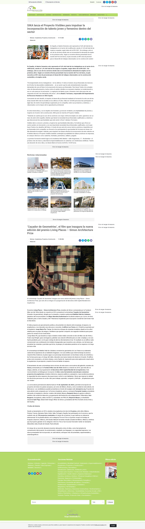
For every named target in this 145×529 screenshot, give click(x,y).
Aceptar (113, 525)
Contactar (98, 2)
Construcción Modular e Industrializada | (87, 472)
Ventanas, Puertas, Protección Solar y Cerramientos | (74, 495)
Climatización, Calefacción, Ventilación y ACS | (72, 470)
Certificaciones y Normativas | (67, 467)
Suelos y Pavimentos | (65, 493)
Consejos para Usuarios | (66, 472)
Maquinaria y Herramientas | (67, 487)
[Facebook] (104, 2)
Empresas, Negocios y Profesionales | (70, 478)
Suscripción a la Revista (53, 2)
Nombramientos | (95, 489)
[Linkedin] (110, 2)
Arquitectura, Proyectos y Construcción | (70, 465)
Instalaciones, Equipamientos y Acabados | (71, 484)
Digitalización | (62, 474)
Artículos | (37, 463)
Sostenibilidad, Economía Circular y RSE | (88, 491)
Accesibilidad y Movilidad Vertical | (69, 463)
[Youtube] (112, 2)
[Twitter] (107, 2)
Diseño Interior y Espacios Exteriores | (79, 474)
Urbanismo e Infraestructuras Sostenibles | (85, 493)
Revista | (37, 465)
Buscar (111, 502)
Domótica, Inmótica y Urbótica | (67, 476)
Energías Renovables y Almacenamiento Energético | (74, 480)
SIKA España (48, 96)
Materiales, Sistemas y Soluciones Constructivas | (73, 489)
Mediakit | (31, 467)
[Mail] (115, 2)
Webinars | (31, 465)
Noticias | (31, 463)
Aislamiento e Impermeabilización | (91, 463)
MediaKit (92, 2)
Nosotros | (38, 467)
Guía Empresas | (46, 465)
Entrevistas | (51, 463)
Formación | (85, 482)
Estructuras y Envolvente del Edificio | (69, 482)
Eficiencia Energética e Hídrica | (88, 476)
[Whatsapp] (88, 39)
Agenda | (44, 463)
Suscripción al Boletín (36, 2)
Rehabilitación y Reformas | (66, 491)
